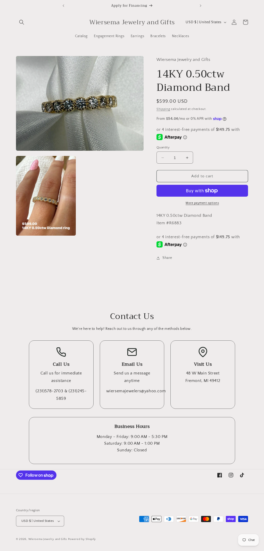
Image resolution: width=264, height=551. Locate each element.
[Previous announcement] (63, 5)
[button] (21, 22)
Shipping (163, 109)
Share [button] (167, 258)
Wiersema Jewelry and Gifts (47, 539)
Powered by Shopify (82, 539)
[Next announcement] (200, 5)
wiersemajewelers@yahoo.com (136, 391)
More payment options (202, 203)
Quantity (163, 147)
